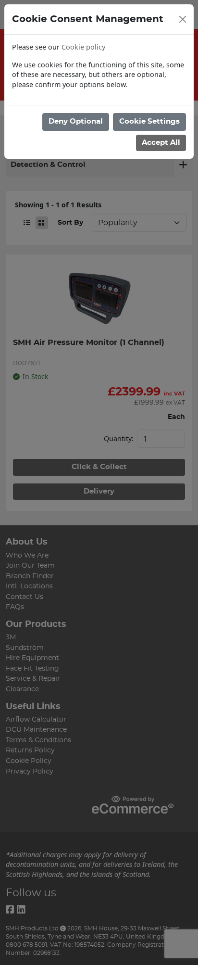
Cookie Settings (149, 121)
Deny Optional (76, 121)
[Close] (182, 19)
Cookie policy (83, 46)
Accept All (161, 142)
